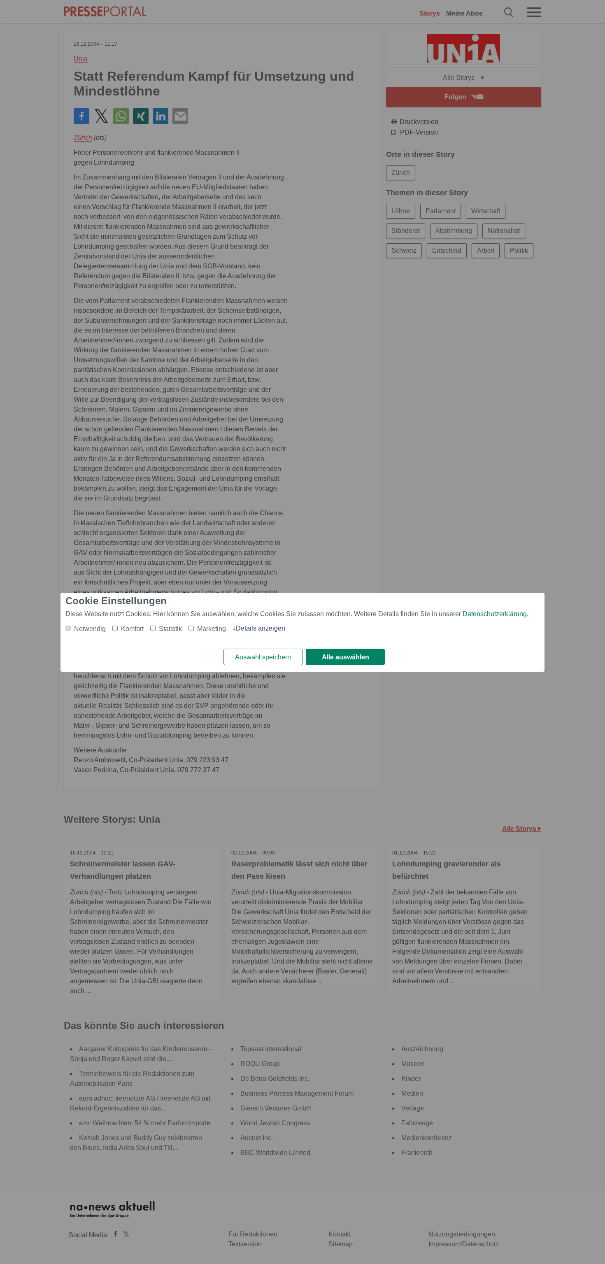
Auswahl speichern (263, 657)
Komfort (132, 628)
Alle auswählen (345, 657)
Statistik (170, 628)
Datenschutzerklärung (495, 613)
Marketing (211, 628)
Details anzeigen (260, 628)
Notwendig (90, 628)
